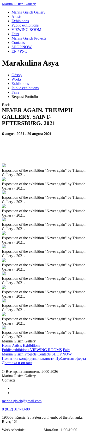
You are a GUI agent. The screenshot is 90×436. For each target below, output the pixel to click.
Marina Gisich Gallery (19, 4)
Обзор (17, 75)
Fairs (15, 92)
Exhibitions (20, 84)
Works (16, 79)
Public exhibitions (25, 88)
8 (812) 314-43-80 (16, 409)
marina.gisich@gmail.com (22, 401)
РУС (19, 51)
